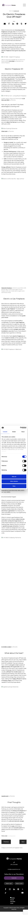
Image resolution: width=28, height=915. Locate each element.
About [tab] (23, 431)
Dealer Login (9, 883)
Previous (6, 841)
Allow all (14, 476)
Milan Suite (4, 131)
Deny (14, 486)
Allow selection (14, 481)
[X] (22, 889)
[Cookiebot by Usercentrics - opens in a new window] (20, 428)
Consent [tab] (5, 431)
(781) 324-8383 (14, 864)
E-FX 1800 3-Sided (6, 646)
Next (23, 841)
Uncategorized (16, 10)
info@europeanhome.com (14, 869)
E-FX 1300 (11, 61)
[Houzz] (21, 24)
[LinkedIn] (13, 24)
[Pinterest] (17, 24)
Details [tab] (14, 431)
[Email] (4, 24)
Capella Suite (4, 796)
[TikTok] (5, 892)
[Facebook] (9, 24)
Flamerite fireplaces (6, 288)
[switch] (24, 461)
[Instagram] (9, 889)
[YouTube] (22, 892)
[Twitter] (25, 24)
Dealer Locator (19, 883)
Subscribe (14, 878)
